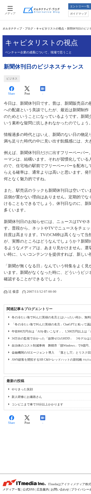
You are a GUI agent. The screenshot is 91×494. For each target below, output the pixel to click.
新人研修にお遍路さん (27, 397)
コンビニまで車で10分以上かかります (37, 404)
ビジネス (11, 78)
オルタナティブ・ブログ (18, 28)
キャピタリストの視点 (50, 28)
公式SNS (29, 489)
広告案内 (43, 489)
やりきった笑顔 (22, 389)
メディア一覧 (12, 489)
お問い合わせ (60, 489)
